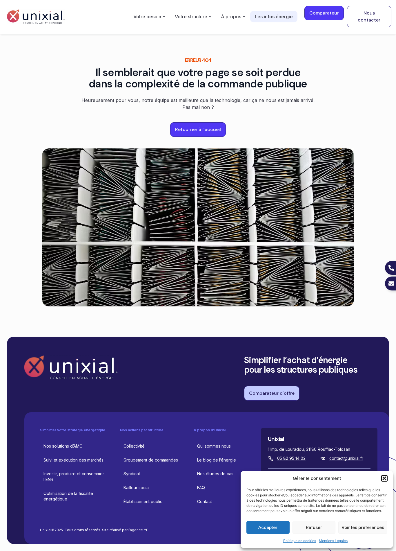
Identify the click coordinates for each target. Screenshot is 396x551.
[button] (384, 478)
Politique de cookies (299, 541)
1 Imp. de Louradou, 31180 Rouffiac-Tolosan (309, 449)
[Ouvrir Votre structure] (210, 16)
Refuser (314, 527)
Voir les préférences (362, 527)
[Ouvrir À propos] (244, 16)
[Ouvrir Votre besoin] (164, 16)
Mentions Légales (333, 541)
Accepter (267, 527)
